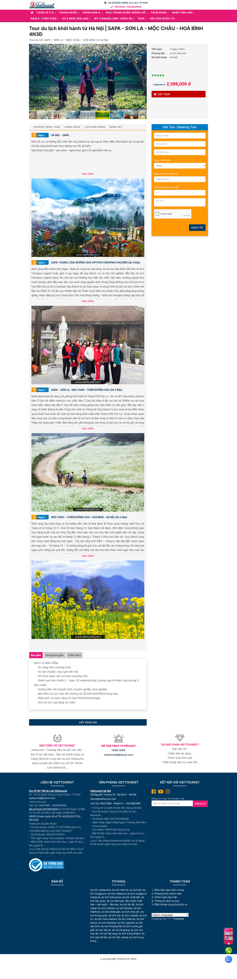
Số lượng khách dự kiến (166, 187)
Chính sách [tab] (74, 655)
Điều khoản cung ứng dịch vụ (171, 904)
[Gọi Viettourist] (228, 950)
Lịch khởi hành (95, 127)
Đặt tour (164, 94)
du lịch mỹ (114, 915)
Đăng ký (200, 803)
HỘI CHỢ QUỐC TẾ (162, 18)
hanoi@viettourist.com (103, 798)
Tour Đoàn (159, 12)
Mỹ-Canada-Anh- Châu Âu (113, 18)
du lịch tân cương (118, 937)
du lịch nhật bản (131, 897)
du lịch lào (135, 889)
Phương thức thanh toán (168, 893)
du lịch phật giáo (111, 911)
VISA (141, 18)
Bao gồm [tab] (36, 655)
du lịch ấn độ (127, 904)
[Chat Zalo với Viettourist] (228, 959)
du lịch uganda (125, 922)
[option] (88, 77)
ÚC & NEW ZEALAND (75, 18)
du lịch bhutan (124, 908)
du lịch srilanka (106, 908)
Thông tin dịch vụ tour (167, 900)
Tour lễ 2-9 (45, 12)
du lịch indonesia (111, 897)
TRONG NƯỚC (68, 12)
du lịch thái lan (120, 889)
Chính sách (72, 127)
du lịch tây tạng (108, 933)
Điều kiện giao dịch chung (169, 889)
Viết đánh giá (88, 722)
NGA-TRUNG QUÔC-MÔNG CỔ (125, 12)
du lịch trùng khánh (129, 933)
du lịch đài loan (115, 900)
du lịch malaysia (117, 893)
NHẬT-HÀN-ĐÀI (182, 12)
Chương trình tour (46, 127)
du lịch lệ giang (120, 929)
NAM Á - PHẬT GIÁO (44, 18)
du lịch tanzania (107, 922)
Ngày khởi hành (162, 160)
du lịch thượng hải (111, 926)
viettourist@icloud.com (118, 754)
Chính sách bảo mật (166, 897)
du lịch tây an (103, 929)
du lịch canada (130, 915)
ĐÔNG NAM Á (91, 12)
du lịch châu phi (131, 911)
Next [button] (145, 77)
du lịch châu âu (126, 918)
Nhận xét (116, 127)
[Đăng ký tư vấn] (228, 936)
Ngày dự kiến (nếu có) (166, 173)
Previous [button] (31, 77)
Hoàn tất (197, 227)
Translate (178, 918)
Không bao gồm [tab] (54, 655)
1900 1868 (118, 750)
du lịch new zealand (105, 918)
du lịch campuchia (100, 889)
